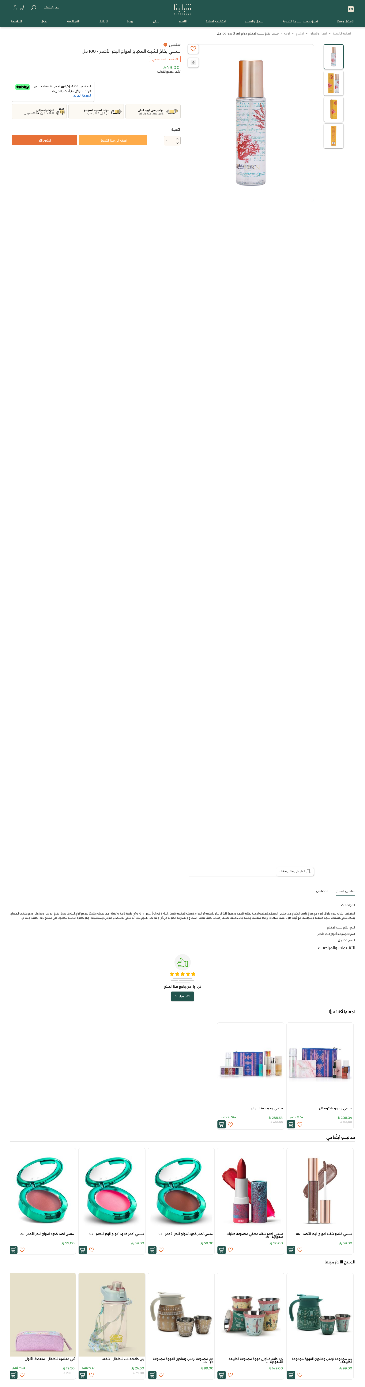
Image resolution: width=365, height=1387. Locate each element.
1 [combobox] (167, 141)
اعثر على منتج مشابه (292, 871)
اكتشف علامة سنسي (165, 59)
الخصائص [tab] (322, 891)
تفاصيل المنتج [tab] (345, 891)
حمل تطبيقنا (51, 7)
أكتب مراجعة (182, 996)
